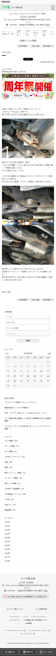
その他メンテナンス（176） (15, 456)
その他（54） (10, 499)
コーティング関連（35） (14, 478)
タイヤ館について (16, 609)
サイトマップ (15, 617)
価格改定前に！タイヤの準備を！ (17, 407)
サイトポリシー (15, 620)
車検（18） (9, 467)
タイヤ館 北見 (16, 7)
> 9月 (49, 353)
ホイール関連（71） (12, 446)
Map (47, 25)
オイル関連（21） (11, 451)
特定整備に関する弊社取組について (35, 620)
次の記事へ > (48, 46)
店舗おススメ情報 (44, 33)
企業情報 (29, 623)
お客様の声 (42, 609)
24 (15, 380)
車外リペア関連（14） (13, 483)
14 (41, 371)
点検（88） (9, 462)
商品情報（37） (11, 510)
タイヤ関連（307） (12, 440)
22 (48, 376)
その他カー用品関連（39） (15, 488)
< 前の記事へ (23, 46)
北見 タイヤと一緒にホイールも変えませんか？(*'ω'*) (26, 413)
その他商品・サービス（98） (16, 494)
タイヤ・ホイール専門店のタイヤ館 (7, 33)
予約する (29, 652)
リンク (26, 617)
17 (15, 376)
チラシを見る (48, 652)
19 (28, 376)
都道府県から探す (19, 33)
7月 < (7, 353)
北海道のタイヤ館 (27, 33)
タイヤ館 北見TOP (36, 33)
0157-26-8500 (29, 16)
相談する (11, 652)
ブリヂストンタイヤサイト (14, 630)
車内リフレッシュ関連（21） (16, 472)
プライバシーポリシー (39, 617)
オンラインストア (26, 634)
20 (35, 376)
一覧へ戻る (35, 46)
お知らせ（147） (11, 504)
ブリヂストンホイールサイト (38, 630)
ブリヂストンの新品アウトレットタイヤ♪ (21, 402)
